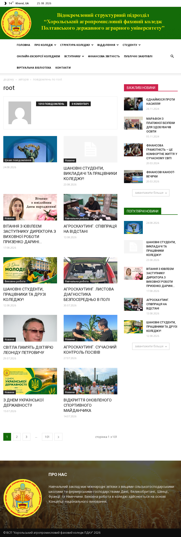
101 (47, 437)
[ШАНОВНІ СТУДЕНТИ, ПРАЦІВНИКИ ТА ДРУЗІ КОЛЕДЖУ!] (30, 270)
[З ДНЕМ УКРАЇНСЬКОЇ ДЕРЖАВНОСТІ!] (30, 381)
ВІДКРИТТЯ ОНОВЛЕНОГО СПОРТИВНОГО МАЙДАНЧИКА (88, 405)
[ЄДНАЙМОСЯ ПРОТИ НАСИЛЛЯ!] (133, 103)
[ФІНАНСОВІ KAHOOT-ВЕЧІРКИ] (133, 176)
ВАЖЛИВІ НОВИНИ (141, 88)
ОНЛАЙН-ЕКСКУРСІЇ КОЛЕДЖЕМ (38, 56)
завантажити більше (149, 193)
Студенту (130, 45)
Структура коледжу (75, 45)
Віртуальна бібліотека (34, 67)
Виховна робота (15, 281)
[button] (172, 56)
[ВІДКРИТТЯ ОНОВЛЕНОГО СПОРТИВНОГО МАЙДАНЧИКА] (90, 381)
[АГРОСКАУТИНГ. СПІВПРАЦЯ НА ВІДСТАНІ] (90, 207)
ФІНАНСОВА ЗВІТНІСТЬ (104, 56)
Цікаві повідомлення (18, 160)
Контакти (63, 67)
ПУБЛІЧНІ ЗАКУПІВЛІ (138, 56)
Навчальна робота (77, 218)
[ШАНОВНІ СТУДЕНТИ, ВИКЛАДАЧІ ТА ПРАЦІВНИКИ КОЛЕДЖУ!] (90, 149)
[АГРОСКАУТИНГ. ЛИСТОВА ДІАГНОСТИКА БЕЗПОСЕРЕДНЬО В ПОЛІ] (90, 270)
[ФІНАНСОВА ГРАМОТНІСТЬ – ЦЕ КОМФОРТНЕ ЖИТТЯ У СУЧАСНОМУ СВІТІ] (133, 149)
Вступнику (72, 56)
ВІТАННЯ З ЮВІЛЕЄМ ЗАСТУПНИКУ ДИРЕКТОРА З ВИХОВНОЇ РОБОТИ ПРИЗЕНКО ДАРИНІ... (160, 277)
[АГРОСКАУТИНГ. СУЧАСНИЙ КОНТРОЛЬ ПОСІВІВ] (90, 328)
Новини (70, 160)
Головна (23, 45)
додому (8, 79)
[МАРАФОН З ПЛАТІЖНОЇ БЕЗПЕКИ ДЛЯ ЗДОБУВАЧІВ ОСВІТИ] (133, 123)
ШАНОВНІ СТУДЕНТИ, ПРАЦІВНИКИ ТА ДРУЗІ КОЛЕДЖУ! (24, 294)
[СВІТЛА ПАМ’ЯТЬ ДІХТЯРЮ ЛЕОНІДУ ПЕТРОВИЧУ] (30, 328)
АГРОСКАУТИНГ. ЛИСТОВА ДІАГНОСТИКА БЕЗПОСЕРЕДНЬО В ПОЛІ (89, 294)
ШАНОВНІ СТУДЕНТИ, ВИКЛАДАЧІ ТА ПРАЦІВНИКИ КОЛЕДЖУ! (90, 173)
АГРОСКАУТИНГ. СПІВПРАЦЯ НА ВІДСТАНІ (157, 304)
